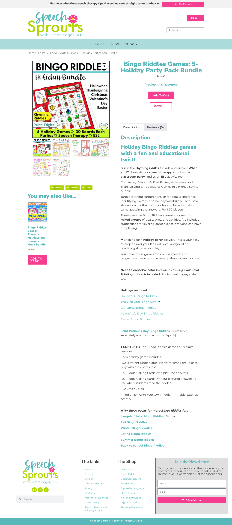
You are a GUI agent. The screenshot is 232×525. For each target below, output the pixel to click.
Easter (42, 53)
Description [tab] (131, 127)
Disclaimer (90, 493)
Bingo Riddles (128, 474)
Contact (88, 474)
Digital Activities (130, 502)
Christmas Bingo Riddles (138, 307)
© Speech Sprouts (100, 520)
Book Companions (131, 478)
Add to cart (161, 95)
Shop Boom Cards (94, 483)
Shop (129, 44)
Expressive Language (132, 488)
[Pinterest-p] (46, 489)
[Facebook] (34, 489)
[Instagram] (40, 489)
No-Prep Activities (131, 497)
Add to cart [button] (36, 260)
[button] (104, 66)
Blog (114, 44)
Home (99, 44)
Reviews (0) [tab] (155, 127)
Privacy (88, 488)
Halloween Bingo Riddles (139, 296)
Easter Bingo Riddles (135, 319)
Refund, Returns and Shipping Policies (95, 509)
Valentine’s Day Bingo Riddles (142, 313)
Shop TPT (89, 478)
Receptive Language (132, 507)
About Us (89, 469)
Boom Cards (128, 483)
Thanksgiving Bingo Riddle (140, 302)
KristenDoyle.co (133, 520)
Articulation (127, 469)
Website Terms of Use (96, 497)
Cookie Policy (91, 502)
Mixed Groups (128, 493)
